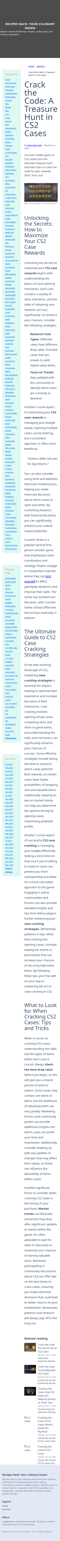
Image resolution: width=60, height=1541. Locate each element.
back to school (11, 354)
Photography (10, 97)
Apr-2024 (9, 778)
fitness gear (10, 330)
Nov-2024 (9, 781)
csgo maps (9, 641)
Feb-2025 (9, 854)
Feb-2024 (9, 788)
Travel (7, 149)
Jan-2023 (8, 809)
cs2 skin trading (11, 630)
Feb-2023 (9, 837)
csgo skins (9, 609)
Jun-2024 (8, 785)
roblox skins (10, 672)
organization (10, 486)
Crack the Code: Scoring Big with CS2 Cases (47, 1370)
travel (7, 399)
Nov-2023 (9, 823)
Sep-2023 (9, 802)
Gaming (40, 66)
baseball (8, 662)
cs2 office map (11, 648)
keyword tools (10, 637)
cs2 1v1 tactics (11, 703)
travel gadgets (11, 413)
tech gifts (9, 382)
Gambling (9, 163)
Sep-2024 (9, 830)
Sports (7, 118)
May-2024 (9, 834)
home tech (9, 510)
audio (7, 423)
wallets (8, 493)
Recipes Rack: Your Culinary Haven (30, 26)
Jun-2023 (8, 764)
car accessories (11, 260)
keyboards (9, 496)
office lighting (10, 170)
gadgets (8, 277)
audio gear (9, 340)
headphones (10, 483)
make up (8, 634)
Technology (9, 138)
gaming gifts (10, 239)
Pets (7, 104)
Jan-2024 (8, 827)
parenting (9, 343)
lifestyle (8, 284)
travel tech (9, 257)
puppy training (11, 627)
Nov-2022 (9, 847)
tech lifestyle (10, 489)
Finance (8, 121)
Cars (7, 114)
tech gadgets (10, 222)
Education (9, 135)
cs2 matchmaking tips (10, 717)
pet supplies (10, 288)
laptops (8, 444)
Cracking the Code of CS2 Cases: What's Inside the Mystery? (45, 1424)
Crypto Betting (11, 531)
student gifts (10, 420)
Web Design (10, 86)
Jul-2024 (8, 841)
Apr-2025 (9, 861)
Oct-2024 (9, 792)
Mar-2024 (9, 816)
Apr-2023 (9, 820)
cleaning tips (10, 194)
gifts (7, 243)
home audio (10, 291)
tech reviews (10, 302)
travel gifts (9, 403)
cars (7, 644)
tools (7, 347)
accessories (10, 281)
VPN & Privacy (11, 549)
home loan (9, 679)
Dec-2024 (9, 851)
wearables (9, 392)
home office (10, 201)
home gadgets (11, 427)
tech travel (9, 350)
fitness (8, 326)
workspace (9, 166)
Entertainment (11, 93)
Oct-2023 (9, 771)
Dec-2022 (9, 768)
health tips (9, 378)
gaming (8, 416)
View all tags (10, 738)
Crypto (8, 514)
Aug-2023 (9, 813)
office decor (10, 389)
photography (10, 295)
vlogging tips (10, 396)
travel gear (9, 246)
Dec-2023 (9, 799)
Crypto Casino (11, 198)
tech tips (8, 305)
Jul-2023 (8, 795)
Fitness (8, 142)
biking (7, 371)
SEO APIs (9, 159)
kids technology (11, 375)
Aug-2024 (9, 806)
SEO (7, 111)
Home (31, 66)
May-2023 (9, 774)
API (6, 191)
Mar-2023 (9, 844)
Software (9, 145)
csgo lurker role (11, 675)
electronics (9, 500)
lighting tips (10, 385)
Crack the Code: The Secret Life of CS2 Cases (47, 1348)
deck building (10, 578)
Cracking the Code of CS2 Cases (45, 1450)
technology (9, 173)
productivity (10, 309)
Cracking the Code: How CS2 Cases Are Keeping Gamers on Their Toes (47, 1395)
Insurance (9, 90)
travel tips (9, 472)
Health (8, 131)
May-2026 (9, 858)
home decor (10, 298)
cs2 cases (9, 658)
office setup (10, 448)
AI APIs (8, 211)
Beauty (8, 107)
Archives (6, 1509)
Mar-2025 (9, 865)
